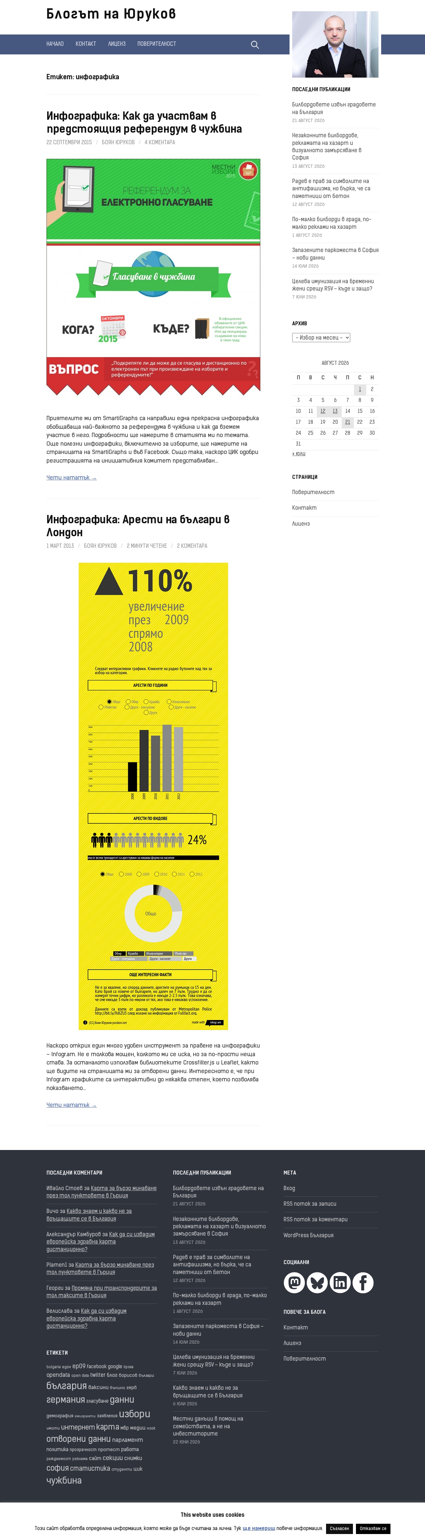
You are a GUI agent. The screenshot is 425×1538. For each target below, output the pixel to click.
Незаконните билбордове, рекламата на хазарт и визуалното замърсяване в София (219, 1227)
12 (322, 411)
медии (137, 1428)
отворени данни (78, 1440)
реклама (80, 1459)
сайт (95, 1458)
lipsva (128, 1367)
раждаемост (58, 1459)
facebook (97, 1367)
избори (134, 1415)
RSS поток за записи (310, 1204)
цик (137, 1469)
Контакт (86, 44)
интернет (78, 1428)
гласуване (97, 1401)
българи (146, 1376)
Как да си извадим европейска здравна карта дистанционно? (100, 1242)
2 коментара (192, 546)
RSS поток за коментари (316, 1220)
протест (109, 1450)
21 (347, 422)
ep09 (79, 1367)
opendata (58, 1375)
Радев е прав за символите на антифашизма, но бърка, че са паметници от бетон (331, 189)
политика (57, 1449)
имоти (53, 1429)
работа (130, 1449)
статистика (90, 1469)
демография (59, 1416)
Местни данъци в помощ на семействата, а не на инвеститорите (208, 1427)
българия (66, 1386)
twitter (98, 1375)
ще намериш (259, 1528)
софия (57, 1469)
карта (107, 1428)
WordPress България (308, 1236)
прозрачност (83, 1450)
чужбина (64, 1481)
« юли (298, 454)
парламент (127, 1440)
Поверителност (156, 44)
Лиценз (117, 44)
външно (117, 1388)
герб (132, 1388)
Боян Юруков (118, 143)
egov (66, 1367)
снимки (133, 1458)
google (115, 1367)
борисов (128, 1376)
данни (122, 1400)
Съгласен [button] (339, 1529)
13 (335, 411)
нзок (151, 1429)
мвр (125, 1428)
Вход (289, 1188)
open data (80, 1376)
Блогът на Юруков (111, 15)
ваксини (98, 1387)
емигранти (85, 1416)
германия (65, 1400)
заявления (107, 1416)
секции (113, 1458)
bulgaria (53, 1367)
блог (112, 1375)
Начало (55, 44)
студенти (122, 1470)
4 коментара (160, 143)
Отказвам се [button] (373, 1529)
